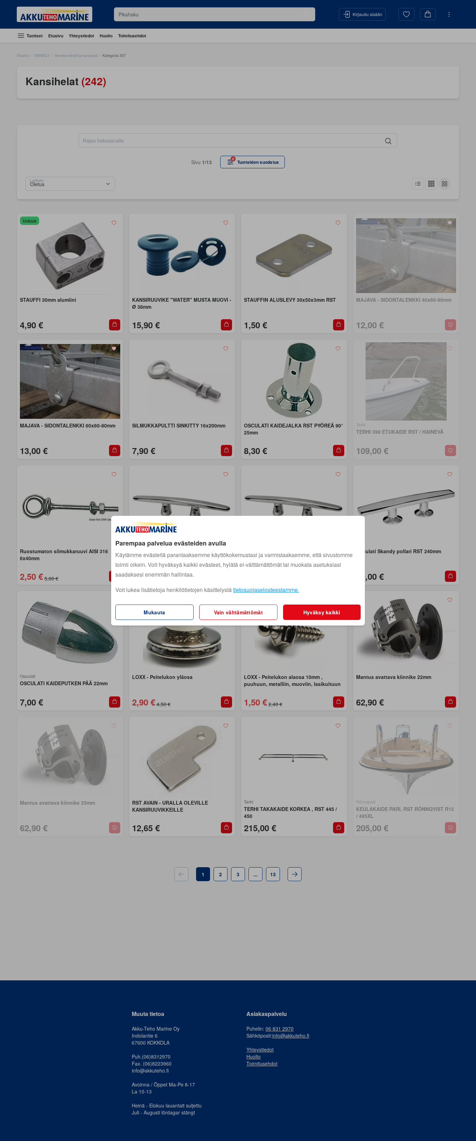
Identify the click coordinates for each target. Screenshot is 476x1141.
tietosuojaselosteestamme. (266, 590)
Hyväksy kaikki (321, 612)
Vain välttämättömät (238, 612)
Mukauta (154, 612)
